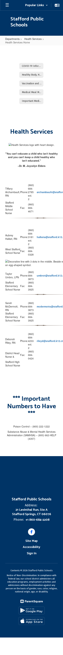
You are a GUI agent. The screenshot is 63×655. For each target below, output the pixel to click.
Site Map (31, 541)
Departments (12, 39)
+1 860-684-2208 (38, 519)
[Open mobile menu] (7, 5)
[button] (36, 5)
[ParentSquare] (31, 601)
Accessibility (31, 547)
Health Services (33, 39)
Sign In (31, 553)
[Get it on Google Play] (31, 610)
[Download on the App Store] (31, 621)
